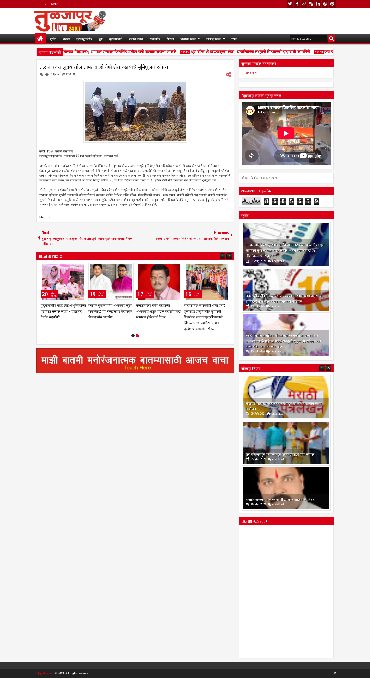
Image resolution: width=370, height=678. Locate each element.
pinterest (332, 4)
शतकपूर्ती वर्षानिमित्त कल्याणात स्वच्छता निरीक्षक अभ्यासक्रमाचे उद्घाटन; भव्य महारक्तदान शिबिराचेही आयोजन (284, 298)
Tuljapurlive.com (44, 673)
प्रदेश (53, 39)
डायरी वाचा (251, 72)
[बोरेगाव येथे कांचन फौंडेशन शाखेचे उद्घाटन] (286, 488)
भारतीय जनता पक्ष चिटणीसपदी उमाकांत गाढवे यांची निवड (280, 454)
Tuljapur (55, 74)
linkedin (318, 4)
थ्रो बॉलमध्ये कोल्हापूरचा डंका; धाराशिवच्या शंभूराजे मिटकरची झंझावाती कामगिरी (242, 51)
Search (331, 38)
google (304, 4)
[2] (137, 335)
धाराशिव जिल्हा (188, 39)
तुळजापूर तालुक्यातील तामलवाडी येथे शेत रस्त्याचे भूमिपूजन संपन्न (103, 66)
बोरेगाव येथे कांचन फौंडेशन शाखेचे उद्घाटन (272, 499)
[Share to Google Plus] (80, 267)
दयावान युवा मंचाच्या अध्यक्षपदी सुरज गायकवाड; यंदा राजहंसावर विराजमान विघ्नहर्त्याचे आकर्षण (110, 310)
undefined (278, 261)
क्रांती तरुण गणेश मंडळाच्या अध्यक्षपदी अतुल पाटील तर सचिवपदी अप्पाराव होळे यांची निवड (158, 310)
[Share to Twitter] (74, 267)
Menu (54, 4)
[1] (133, 335)
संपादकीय (155, 39)
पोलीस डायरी (136, 39)
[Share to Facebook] (69, 267)
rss (311, 4)
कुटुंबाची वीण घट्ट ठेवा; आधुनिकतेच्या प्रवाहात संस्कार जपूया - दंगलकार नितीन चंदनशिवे (63, 310)
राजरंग (66, 39)
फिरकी (170, 39)
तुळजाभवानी (115, 39)
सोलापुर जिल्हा (213, 39)
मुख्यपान (40, 38)
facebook (297, 4)
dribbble (325, 4)
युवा (101, 39)
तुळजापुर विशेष (84, 39)
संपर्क (234, 39)
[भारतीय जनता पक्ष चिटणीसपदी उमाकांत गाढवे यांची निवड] (286, 443)
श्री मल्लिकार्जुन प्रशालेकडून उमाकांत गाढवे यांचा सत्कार (280, 408)
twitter (290, 4)
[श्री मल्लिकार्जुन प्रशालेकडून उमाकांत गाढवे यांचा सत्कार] (286, 397)
